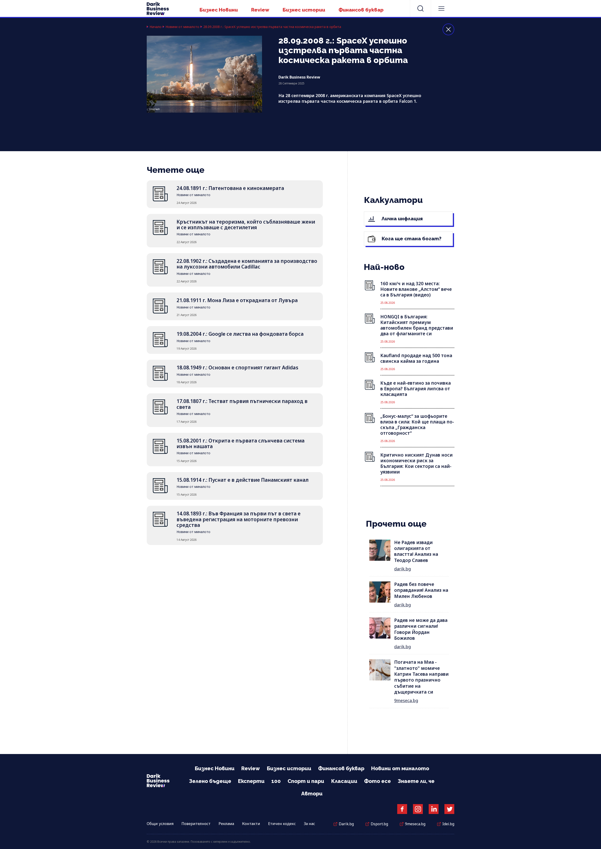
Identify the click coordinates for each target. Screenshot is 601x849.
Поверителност (196, 823)
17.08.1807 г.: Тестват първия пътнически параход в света (242, 404)
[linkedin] (434, 809)
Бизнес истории (304, 10)
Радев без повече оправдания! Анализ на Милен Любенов (421, 590)
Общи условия (160, 823)
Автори (312, 793)
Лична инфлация (401, 218)
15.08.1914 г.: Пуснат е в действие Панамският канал (242, 480)
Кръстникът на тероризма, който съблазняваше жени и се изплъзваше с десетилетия (246, 224)
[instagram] (418, 809)
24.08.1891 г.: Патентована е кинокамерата (230, 188)
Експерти (251, 781)
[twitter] (449, 809)
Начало (156, 27)
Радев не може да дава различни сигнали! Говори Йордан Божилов (420, 629)
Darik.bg (346, 823)
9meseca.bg (406, 700)
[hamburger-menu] (441, 8)
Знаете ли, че (416, 781)
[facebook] (402, 809)
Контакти (251, 823)
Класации (344, 781)
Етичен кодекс (282, 823)
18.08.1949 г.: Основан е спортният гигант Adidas (237, 367)
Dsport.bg (379, 823)
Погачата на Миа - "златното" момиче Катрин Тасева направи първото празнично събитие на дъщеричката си (421, 677)
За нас (309, 823)
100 (276, 781)
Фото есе (377, 781)
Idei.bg (448, 823)
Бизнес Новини (219, 10)
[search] (420, 8)
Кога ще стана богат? (411, 238)
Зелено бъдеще (210, 781)
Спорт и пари (306, 781)
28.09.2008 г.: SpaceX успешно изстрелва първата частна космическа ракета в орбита (272, 27)
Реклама (226, 823)
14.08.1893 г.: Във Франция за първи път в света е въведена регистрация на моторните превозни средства (238, 519)
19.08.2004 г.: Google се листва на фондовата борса (240, 334)
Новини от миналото (182, 27)
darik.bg (402, 569)
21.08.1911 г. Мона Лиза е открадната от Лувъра (237, 300)
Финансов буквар (361, 10)
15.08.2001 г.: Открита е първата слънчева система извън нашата (240, 443)
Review (260, 10)
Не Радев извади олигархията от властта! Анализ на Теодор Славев (416, 551)
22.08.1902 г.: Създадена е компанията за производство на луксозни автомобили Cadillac (247, 264)
